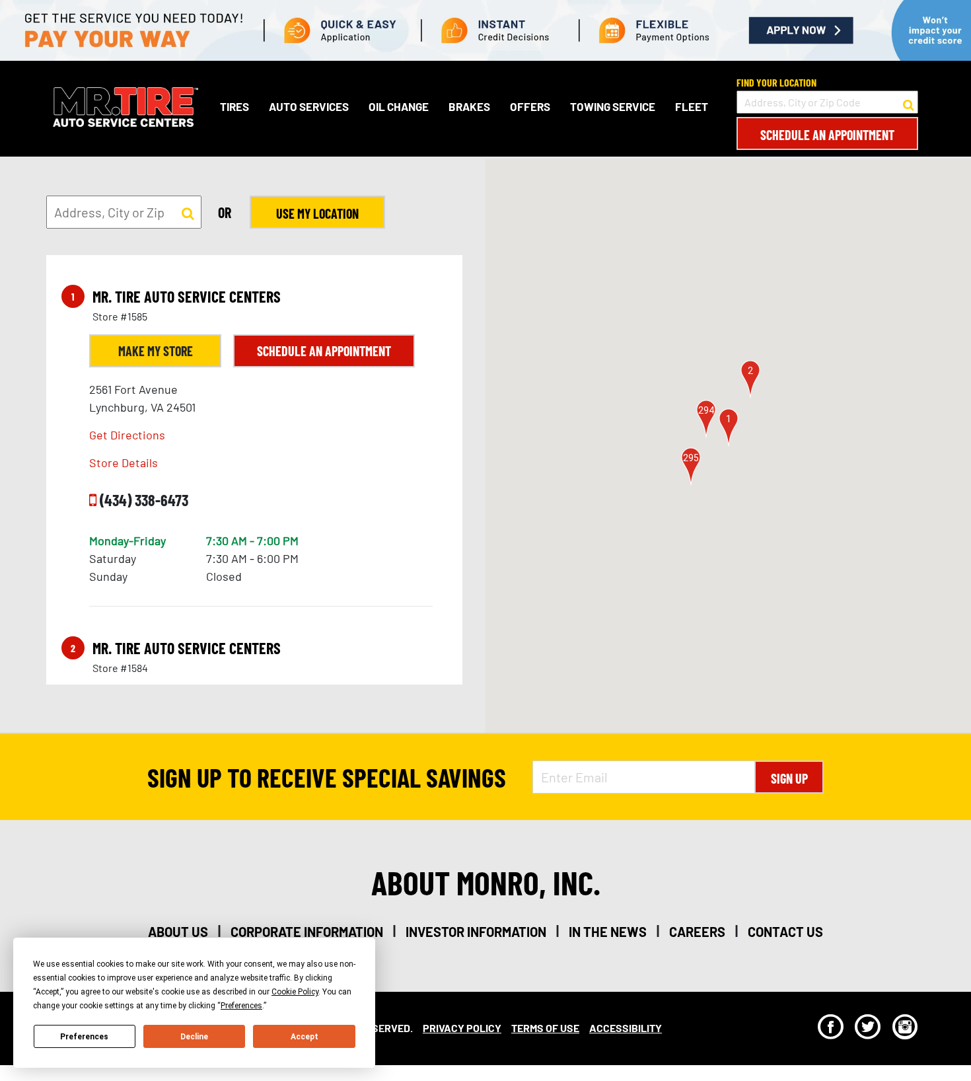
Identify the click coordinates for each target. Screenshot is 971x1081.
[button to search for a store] (908, 102)
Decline (194, 1036)
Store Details (123, 462)
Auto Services (309, 106)
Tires (234, 106)
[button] (728, 427)
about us (178, 932)
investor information (476, 932)
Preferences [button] (241, 1005)
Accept (304, 1036)
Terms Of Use (545, 1028)
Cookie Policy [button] (294, 991)
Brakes (469, 106)
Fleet (691, 106)
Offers (530, 106)
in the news (608, 932)
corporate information (307, 932)
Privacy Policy (462, 1028)
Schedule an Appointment (827, 135)
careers (697, 932)
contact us (785, 932)
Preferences (84, 1036)
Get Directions (127, 435)
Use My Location (317, 213)
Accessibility (625, 1028)
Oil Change (399, 106)
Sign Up (789, 778)
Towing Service (612, 106)
